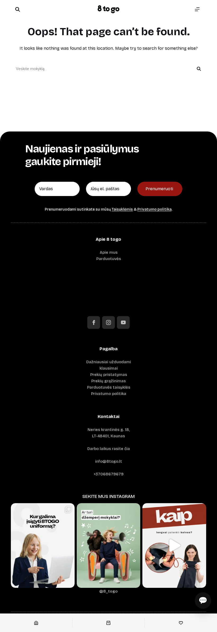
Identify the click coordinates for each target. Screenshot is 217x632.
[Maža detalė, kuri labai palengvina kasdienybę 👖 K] (174, 545)
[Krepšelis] (108, 622)
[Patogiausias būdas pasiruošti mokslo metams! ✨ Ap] (43, 545)
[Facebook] (93, 322)
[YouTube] (123, 322)
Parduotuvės (108, 258)
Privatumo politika (154, 209)
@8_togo (108, 591)
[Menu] (197, 9)
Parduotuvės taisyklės (108, 387)
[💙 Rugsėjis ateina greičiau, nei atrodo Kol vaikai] (109, 545)
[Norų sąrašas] (181, 622)
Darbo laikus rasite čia (108, 448)
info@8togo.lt (108, 461)
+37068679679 (109, 474)
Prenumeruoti (159, 188)
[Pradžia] (36, 622)
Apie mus (108, 252)
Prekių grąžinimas (108, 381)
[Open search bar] (17, 9)
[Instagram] (108, 322)
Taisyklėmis (122, 209)
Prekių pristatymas (108, 374)
